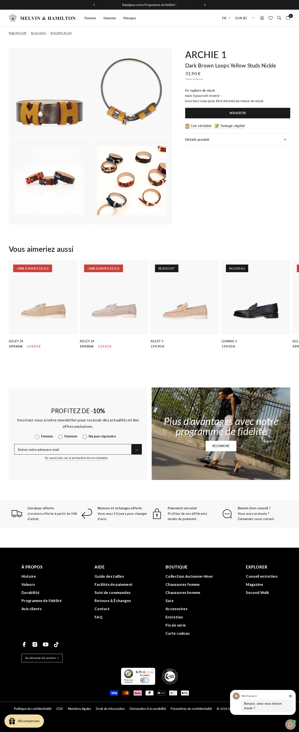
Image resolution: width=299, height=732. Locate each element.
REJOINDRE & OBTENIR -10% (190, 400)
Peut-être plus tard (190, 411)
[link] (191, 373)
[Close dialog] (226, 315)
